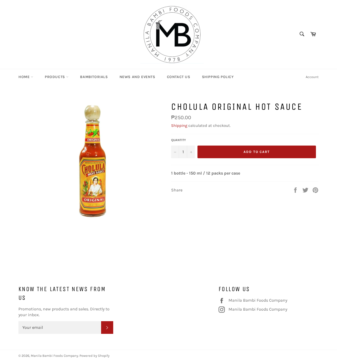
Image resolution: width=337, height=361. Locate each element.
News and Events (137, 77)
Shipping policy (218, 77)
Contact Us (178, 77)
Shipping (179, 125)
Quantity (178, 140)
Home (24, 77)
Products (55, 77)
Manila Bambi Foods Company (257, 300)
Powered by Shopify (95, 356)
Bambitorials (94, 77)
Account (312, 77)
